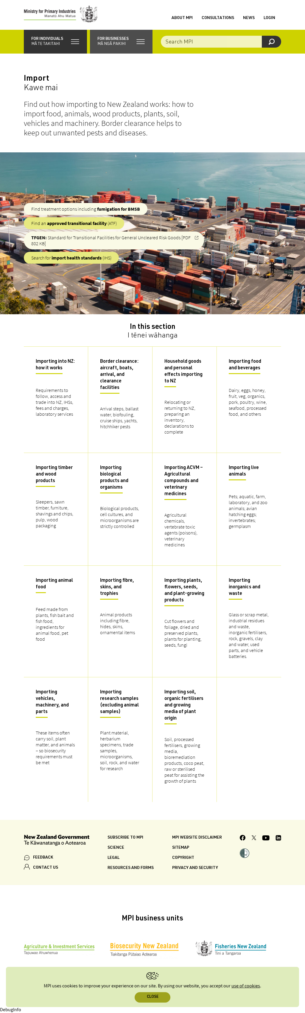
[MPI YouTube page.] (266, 838)
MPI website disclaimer (197, 838)
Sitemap (180, 848)
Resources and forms (131, 868)
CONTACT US (45, 868)
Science (116, 848)
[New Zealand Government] (56, 841)
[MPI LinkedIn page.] (278, 838)
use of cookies (245, 986)
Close (152, 997)
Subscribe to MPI (125, 838)
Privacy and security (195, 868)
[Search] (271, 42)
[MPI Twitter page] (254, 838)
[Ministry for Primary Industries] (61, 14)
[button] (55, 42)
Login (269, 18)
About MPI (182, 18)
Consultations (218, 18)
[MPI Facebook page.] (243, 838)
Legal (113, 858)
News (249, 18)
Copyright (183, 858)
